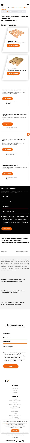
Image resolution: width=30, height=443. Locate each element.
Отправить (6, 228)
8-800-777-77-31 (17, 318)
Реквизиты (15, 437)
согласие (5, 423)
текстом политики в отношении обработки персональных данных (15, 222)
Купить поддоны (13, 45)
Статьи (15, 390)
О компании (15, 388)
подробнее (7, 98)
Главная (4, 12)
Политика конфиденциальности (15, 435)
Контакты (15, 392)
